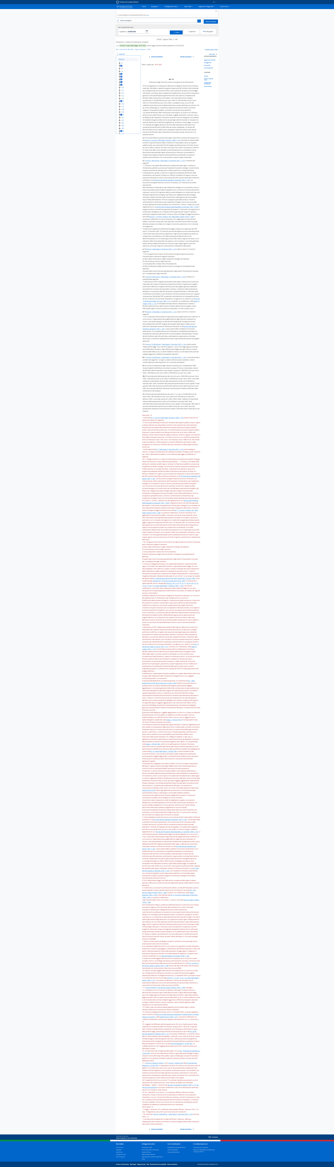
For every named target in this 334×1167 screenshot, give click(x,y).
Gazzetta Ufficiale (146, 1152)
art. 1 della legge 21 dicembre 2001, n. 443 (170, 449)
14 (123, 98)
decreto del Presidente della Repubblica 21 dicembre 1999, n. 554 (177, 832)
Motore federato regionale (148, 1154)
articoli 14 (170, 978)
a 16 (177, 583)
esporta (206, 76)
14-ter (181, 978)
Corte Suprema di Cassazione (200, 1147)
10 (123, 87)
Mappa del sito (141, 1164)
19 (123, 112)
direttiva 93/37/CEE (148, 790)
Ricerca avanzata (211, 22)
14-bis (176, 978)
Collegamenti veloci (121, 1154)
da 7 (174, 583)
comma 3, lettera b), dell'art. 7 (155, 1063)
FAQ (147, 1164)
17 (123, 106)
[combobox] (158, 21)
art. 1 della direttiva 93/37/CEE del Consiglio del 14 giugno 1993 (168, 682)
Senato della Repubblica (173, 1152)
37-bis (144, 586)
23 (123, 122)
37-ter (149, 586)
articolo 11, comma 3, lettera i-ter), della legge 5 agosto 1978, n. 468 (171, 216)
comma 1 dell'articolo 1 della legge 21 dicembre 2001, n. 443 (165, 160)
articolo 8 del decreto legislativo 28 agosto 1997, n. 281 (172, 180)
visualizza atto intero (211, 49)
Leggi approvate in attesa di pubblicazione (152, 1157)
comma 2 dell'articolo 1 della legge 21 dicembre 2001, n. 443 (165, 277)
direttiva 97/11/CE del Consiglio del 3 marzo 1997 (169, 581)
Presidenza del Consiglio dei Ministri (177, 1147)
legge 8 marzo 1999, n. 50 (168, 1017)
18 (123, 109)
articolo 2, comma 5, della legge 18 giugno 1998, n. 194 (162, 140)
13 (123, 95)
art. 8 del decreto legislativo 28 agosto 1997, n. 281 (170, 819)
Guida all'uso (119, 1152)
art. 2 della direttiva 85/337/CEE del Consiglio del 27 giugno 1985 (174, 578)
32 (195, 583)
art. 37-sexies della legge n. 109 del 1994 (163, 751)
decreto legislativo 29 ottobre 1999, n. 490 (175, 956)
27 (123, 133)
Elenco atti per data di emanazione (150, 1150)
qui (148, 15)
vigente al (123, 31)
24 (123, 125)
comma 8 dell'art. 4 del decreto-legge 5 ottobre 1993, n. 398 (165, 987)
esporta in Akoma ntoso (208, 79)
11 (123, 90)
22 (123, 120)
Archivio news (119, 1147)
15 (123, 101)
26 (123, 131)
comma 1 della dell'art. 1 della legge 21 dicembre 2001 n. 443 (173, 1114)
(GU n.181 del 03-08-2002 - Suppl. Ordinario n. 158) (133, 49)
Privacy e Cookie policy (122, 1164)
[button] (146, 31)
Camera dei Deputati (173, 1150)
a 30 (192, 583)
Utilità (143, 1159)
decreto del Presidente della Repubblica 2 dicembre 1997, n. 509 (177, 207)
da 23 (188, 583)
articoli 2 (169, 583)
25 (123, 128)
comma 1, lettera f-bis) (175, 1063)
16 (123, 103)
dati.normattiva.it (172, 1164)
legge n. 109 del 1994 (174, 720)
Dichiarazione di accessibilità (158, 1164)
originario (192, 31)
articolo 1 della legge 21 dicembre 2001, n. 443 (161, 249)
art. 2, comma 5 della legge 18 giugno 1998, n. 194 (167, 417)
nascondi (122, 54)
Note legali (133, 1164)
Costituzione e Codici (147, 1147)
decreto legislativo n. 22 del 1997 (182, 1043)
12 (123, 93)
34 (197, 583)
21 (123, 117)
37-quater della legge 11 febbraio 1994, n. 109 (168, 586)
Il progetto (118, 1150)
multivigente (209, 31)
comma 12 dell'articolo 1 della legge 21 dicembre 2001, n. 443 (166, 344)
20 (123, 114)
